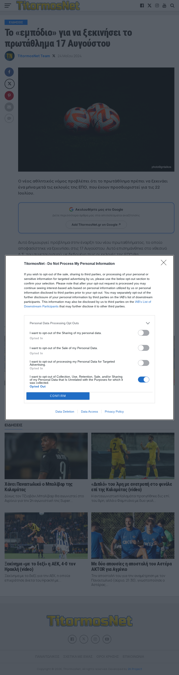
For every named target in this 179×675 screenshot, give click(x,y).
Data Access (89, 411)
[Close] (165, 264)
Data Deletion (64, 411)
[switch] (143, 333)
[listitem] (89, 323)
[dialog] (89, 337)
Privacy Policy (114, 411)
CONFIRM (58, 396)
